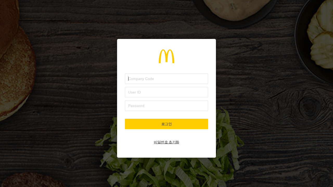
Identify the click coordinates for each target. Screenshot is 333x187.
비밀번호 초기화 (166, 142)
